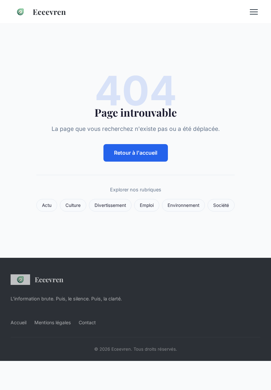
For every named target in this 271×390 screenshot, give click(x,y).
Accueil (18, 322)
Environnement (183, 205)
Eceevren (49, 12)
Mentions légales (52, 322)
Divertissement (110, 205)
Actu (47, 205)
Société (221, 205)
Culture (73, 205)
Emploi (147, 205)
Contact (87, 322)
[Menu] (253, 12)
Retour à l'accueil (135, 152)
